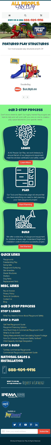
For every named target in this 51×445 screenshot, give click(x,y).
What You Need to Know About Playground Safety (23, 316)
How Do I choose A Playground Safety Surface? (22, 338)
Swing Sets (7, 265)
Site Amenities (8, 270)
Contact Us (7, 299)
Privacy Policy (8, 294)
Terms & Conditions (11, 296)
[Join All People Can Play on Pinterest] (31, 424)
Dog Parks (7, 279)
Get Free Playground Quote (14, 325)
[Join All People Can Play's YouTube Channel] (25, 424)
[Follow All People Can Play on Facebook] (20, 424)
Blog (5, 302)
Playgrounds (8, 259)
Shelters (6, 276)
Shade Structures (10, 273)
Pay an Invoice (9, 291)
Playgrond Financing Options (14, 327)
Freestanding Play (10, 262)
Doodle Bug (25, 84)
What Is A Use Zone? (11, 333)
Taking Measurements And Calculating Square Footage (25, 336)
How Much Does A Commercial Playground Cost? (23, 330)
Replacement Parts (10, 281)
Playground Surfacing (11, 268)
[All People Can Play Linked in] (36, 424)
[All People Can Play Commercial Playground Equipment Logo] (25, 3)
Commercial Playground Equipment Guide (20, 353)
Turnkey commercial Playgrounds (16, 350)
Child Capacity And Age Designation (17, 341)
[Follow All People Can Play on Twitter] (15, 424)
